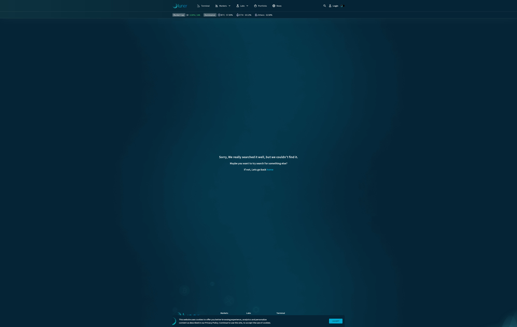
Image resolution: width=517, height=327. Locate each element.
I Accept (335, 321)
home (270, 169)
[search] (324, 5)
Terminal (280, 313)
